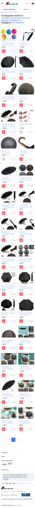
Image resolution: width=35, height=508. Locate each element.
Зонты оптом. (9, 491)
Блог (3, 456)
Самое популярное (9, 9)
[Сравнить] (14, 51)
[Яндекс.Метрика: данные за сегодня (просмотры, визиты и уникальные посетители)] (6, 495)
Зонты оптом (18, 505)
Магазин (5, 452)
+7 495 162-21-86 (9, 483)
